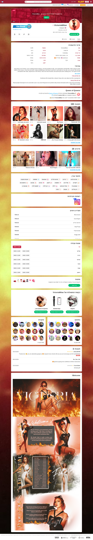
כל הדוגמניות (89, 5)
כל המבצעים (70, 5)
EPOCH (65, 535)
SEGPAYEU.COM (60, 535)
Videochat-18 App (56, 5)
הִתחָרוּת (65, 5)
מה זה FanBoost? (17, 29)
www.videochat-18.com (75, 535)
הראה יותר (77, 73)
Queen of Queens (53, 93)
